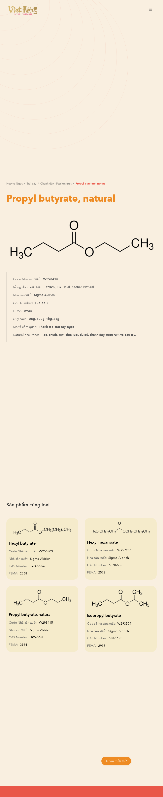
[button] (151, 10)
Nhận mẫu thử (116, 761)
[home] (22, 10)
